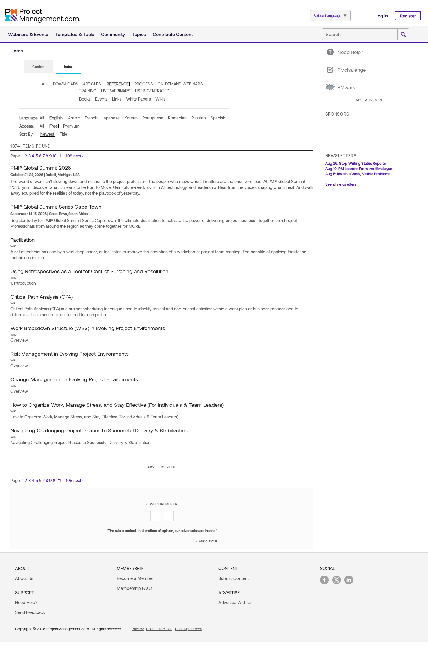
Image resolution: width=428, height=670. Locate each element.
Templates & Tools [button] (74, 34)
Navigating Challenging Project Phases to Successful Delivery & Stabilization (99, 430)
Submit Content (233, 578)
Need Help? (26, 602)
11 (59, 155)
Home (16, 50)
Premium (71, 125)
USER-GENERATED (152, 90)
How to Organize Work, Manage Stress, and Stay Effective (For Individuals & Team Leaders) (117, 405)
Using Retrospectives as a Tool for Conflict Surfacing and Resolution (89, 271)
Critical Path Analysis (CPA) (41, 296)
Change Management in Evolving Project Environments (74, 379)
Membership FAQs (134, 588)
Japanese (111, 117)
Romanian (177, 117)
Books (85, 98)
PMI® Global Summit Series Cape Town (55, 206)
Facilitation (22, 240)
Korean (131, 117)
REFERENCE (118, 83)
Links (116, 98)
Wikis (160, 98)
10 (55, 155)
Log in (381, 15)
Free (53, 125)
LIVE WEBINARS (115, 90)
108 (69, 155)
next (77, 155)
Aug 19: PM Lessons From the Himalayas (358, 168)
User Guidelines (159, 628)
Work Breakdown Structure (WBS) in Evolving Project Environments (87, 328)
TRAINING (87, 90)
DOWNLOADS (65, 83)
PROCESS (143, 83)
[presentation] (39, 66)
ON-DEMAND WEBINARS (180, 83)
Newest (47, 134)
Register (408, 15)
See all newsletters (340, 184)
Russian (198, 117)
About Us (24, 578)
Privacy (138, 628)
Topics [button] (139, 34)
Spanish (218, 117)
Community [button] (113, 34)
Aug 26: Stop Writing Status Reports (355, 163)
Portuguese (152, 117)
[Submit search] (403, 34)
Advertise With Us (235, 602)
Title (63, 134)
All (42, 117)
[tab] (38, 67)
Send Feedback (30, 612)
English (56, 117)
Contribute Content (173, 34)
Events (101, 98)
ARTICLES (92, 83)
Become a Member (135, 578)
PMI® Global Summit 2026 (40, 167)
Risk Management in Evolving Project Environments (69, 353)
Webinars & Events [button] (28, 34)
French (91, 117)
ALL (45, 83)
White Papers (138, 98)
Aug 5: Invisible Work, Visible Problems (357, 173)
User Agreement (188, 628)
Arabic (74, 117)
